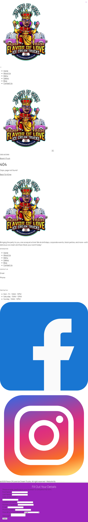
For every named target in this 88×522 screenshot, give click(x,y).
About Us (7, 73)
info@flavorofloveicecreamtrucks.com (20, 273)
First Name (7, 492)
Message (6, 516)
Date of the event (9, 497)
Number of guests (10, 504)
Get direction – (6, 286)
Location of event (9, 502)
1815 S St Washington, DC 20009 (13, 282)
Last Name (7, 494)
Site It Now (60, 481)
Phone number (8, 509)
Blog (5, 81)
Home (5, 71)
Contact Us (7, 83)
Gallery (6, 78)
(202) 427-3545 (4, 154)
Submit (5, 518)
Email (5, 507)
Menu (5, 76)
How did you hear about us (13, 512)
